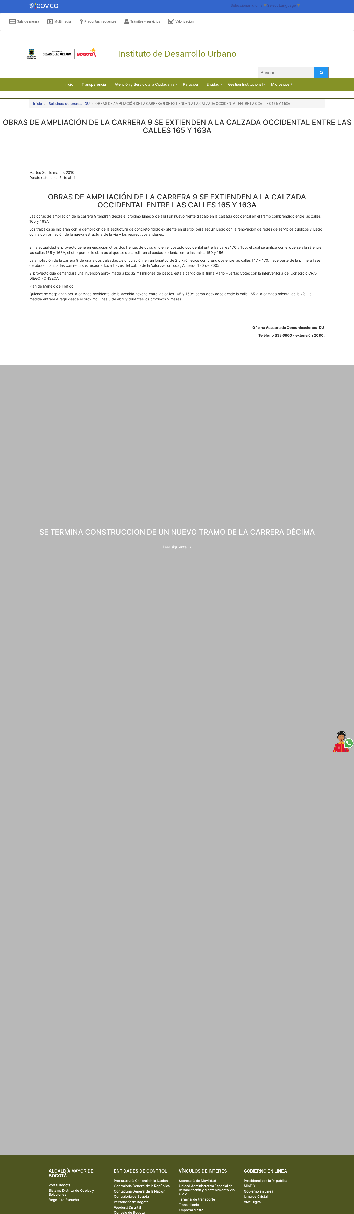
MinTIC (249, 1186)
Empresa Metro (191, 1210)
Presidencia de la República (265, 1181)
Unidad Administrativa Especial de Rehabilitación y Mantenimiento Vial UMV (207, 1190)
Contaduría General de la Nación (139, 1191)
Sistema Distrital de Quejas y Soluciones (71, 1192)
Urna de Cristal (256, 1196)
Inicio (37, 103)
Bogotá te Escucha (64, 1200)
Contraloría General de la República (142, 1186)
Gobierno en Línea (258, 1191)
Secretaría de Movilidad (197, 1181)
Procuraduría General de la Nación (141, 1181)
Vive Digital (252, 1202)
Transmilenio (189, 1205)
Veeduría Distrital (127, 1207)
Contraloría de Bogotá (131, 1196)
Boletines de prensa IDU (69, 103)
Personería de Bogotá (131, 1202)
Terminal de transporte (197, 1199)
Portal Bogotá (59, 1185)
